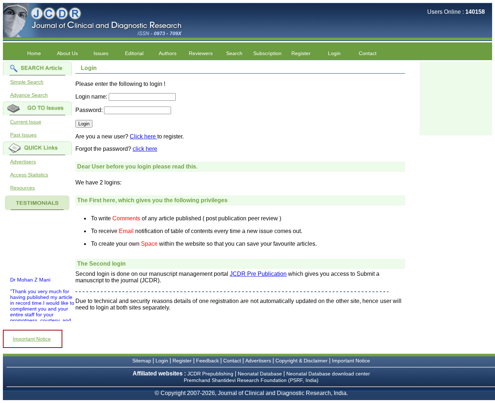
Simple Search (26, 82)
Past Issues (23, 135)
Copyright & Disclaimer (301, 360)
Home (34, 53)
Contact (368, 53)
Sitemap (141, 360)
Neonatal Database (260, 374)
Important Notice (32, 339)
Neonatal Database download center (328, 374)
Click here (143, 136)
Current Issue (25, 122)
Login (334, 53)
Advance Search (29, 95)
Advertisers (23, 162)
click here (145, 149)
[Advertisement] (456, 98)
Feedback (207, 360)
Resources (22, 188)
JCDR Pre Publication (258, 274)
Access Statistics (29, 175)
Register (182, 360)
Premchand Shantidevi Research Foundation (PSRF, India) (251, 380)
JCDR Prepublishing (210, 374)
